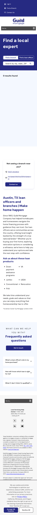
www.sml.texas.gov (13, 449)
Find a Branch (11, 8)
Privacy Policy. (22, 497)
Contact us (13, 184)
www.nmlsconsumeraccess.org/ (15, 474)
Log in (9, 4)
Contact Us (10, 12)
